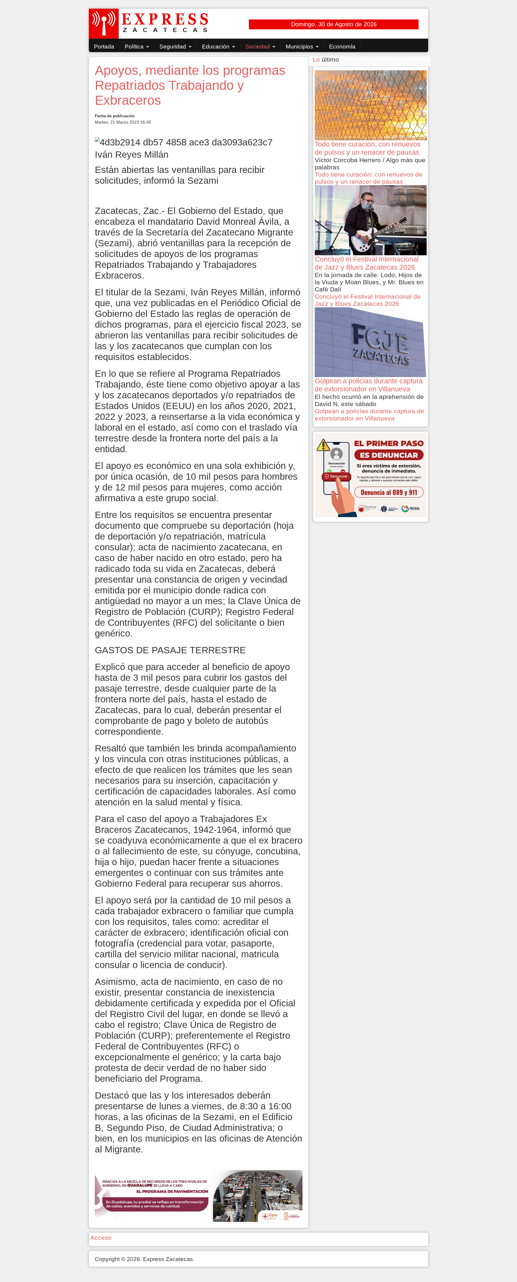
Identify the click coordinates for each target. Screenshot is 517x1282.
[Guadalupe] (198, 1195)
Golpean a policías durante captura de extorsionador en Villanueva (369, 415)
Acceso (101, 1237)
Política (134, 46)
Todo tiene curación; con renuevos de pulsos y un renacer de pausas (368, 178)
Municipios (299, 46)
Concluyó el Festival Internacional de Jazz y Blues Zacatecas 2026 (368, 300)
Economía (342, 46)
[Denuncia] (371, 474)
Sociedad (257, 46)
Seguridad (172, 46)
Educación (215, 46)
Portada (104, 46)
